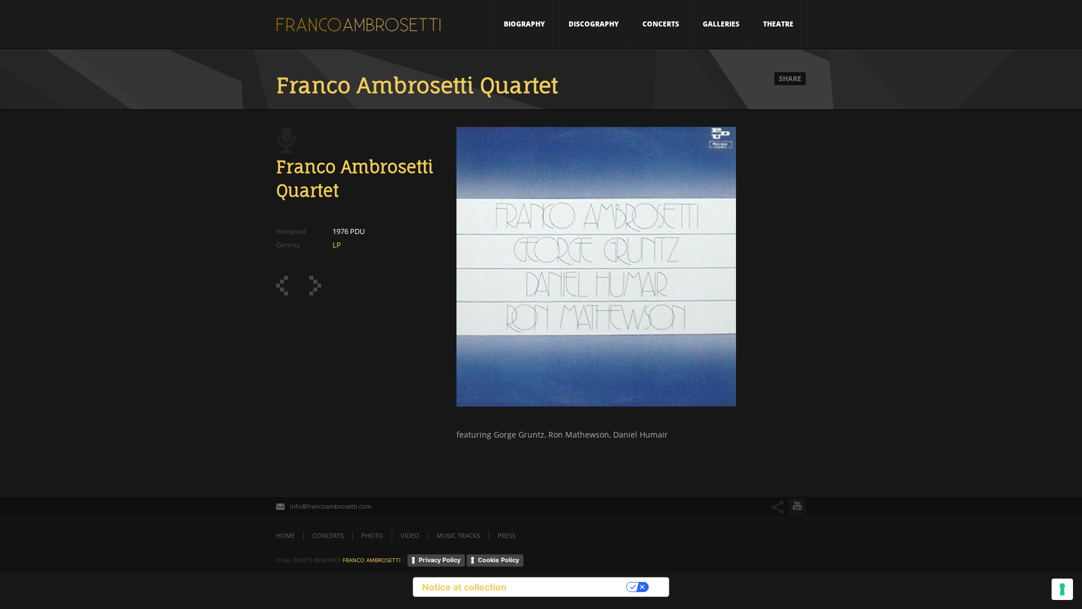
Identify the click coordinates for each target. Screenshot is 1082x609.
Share (790, 78)
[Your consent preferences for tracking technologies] (1062, 589)
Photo (372, 535)
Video (410, 535)
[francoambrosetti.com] (360, 27)
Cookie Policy (498, 560)
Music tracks (458, 535)
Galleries (721, 24)
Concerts (660, 24)
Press (507, 535)
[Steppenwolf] (282, 285)
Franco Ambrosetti (372, 560)
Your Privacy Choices (572, 587)
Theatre (778, 24)
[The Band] (315, 285)
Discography (594, 24)
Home (285, 535)
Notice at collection (464, 587)
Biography (524, 24)
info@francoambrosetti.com (330, 506)
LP (336, 245)
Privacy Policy (439, 560)
